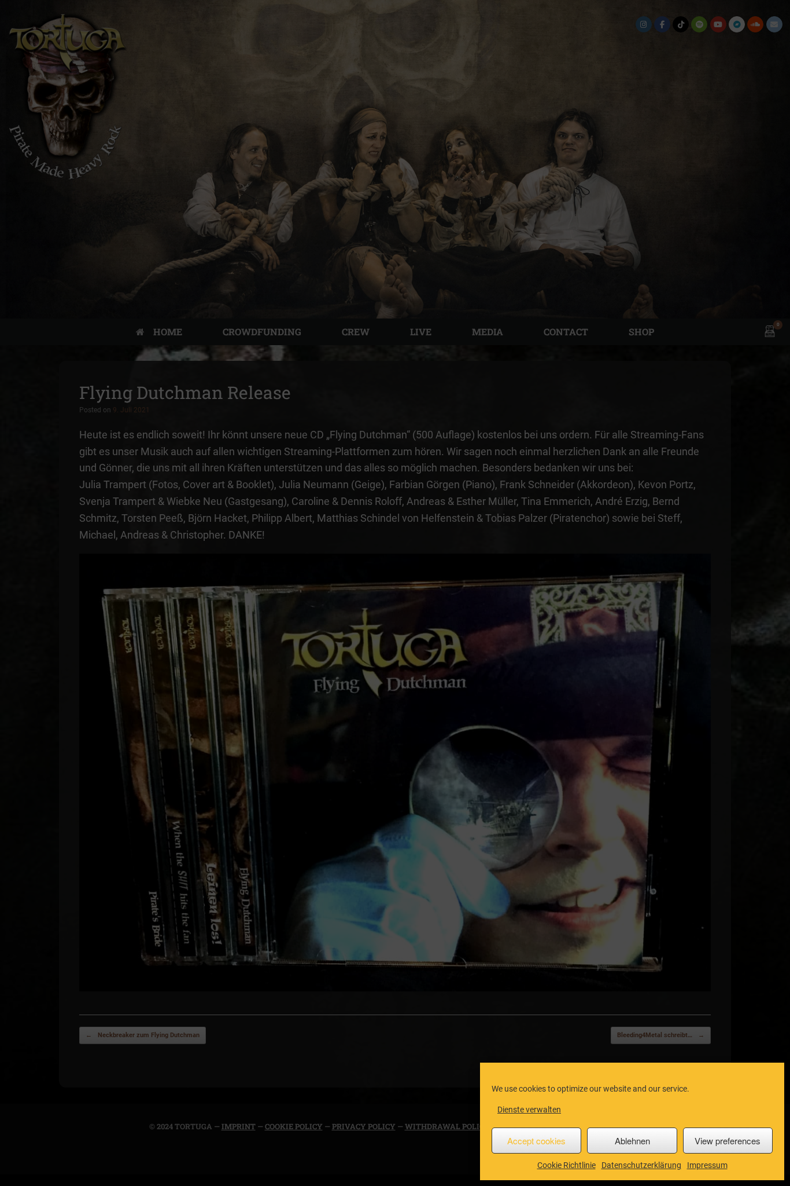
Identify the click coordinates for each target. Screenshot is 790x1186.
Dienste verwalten (529, 1109)
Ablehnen (632, 1140)
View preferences (728, 1140)
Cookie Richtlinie (566, 1165)
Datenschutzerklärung (641, 1165)
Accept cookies (536, 1140)
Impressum (707, 1165)
